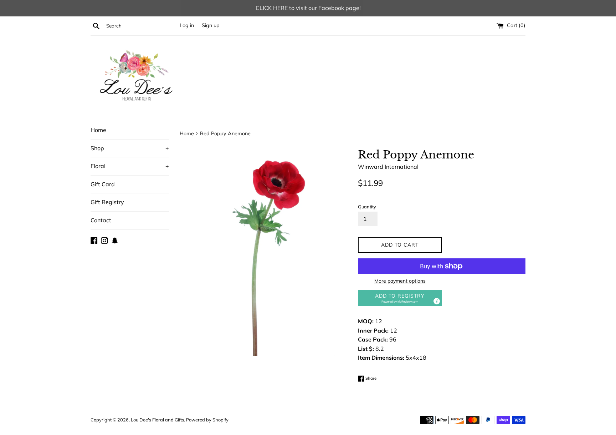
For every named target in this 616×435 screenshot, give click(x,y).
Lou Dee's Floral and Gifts (157, 420)
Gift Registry (107, 202)
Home (98, 129)
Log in (187, 25)
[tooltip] (436, 301)
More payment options (400, 281)
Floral (130, 166)
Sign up (211, 25)
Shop (130, 148)
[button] (400, 298)
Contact (101, 220)
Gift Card (103, 184)
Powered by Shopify (207, 420)
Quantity (367, 206)
